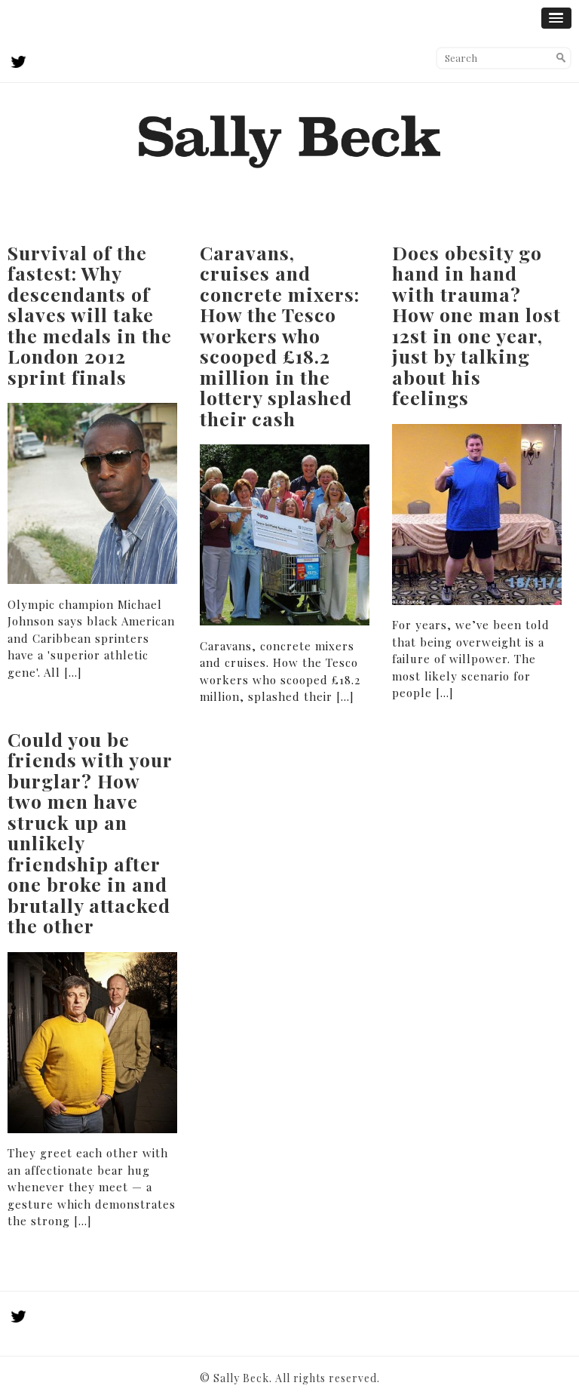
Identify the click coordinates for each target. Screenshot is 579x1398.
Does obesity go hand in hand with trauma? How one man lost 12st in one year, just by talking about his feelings (476, 325)
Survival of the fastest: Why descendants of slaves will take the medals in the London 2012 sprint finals (90, 314)
